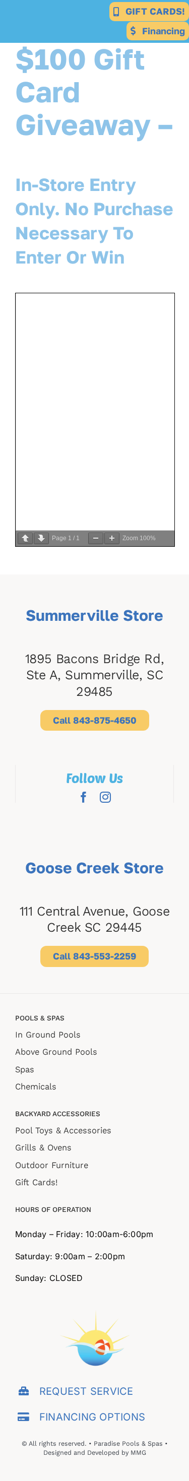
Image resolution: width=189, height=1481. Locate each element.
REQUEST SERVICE (86, 1391)
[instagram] (105, 797)
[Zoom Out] (95, 538)
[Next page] (41, 538)
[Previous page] (25, 538)
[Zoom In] (111, 538)
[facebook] (83, 797)
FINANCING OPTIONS (92, 1417)
